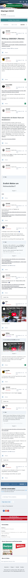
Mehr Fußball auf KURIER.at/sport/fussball (14, 519)
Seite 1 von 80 (14, 24)
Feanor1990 (9, 85)
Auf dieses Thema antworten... (10, 497)
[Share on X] (2, 511)
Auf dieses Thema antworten (14, 20)
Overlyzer (3, 531)
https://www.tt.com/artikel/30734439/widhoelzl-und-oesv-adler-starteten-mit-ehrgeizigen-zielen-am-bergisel (14, 91)
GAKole (8, 333)
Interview (19, 393)
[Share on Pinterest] (8, 511)
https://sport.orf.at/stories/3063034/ (9, 139)
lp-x (7, 225)
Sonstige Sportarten (11, 16)
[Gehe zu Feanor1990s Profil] (3, 86)
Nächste (23, 24)
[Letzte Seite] (26, 25)
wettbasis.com (4, 535)
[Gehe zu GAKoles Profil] (3, 334)
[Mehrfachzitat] (3, 52)
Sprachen (6, 567)
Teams (11, 154)
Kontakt (17, 567)
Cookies (22, 567)
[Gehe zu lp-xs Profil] (3, 227)
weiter (3, 194)
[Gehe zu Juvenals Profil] (3, 32)
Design (12, 567)
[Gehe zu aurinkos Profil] (3, 59)
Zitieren (6, 52)
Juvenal (4, 14)
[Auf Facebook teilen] (4, 511)
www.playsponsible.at (18, 571)
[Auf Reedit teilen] (6, 511)
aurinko (8, 58)
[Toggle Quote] (3, 177)
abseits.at (3, 527)
